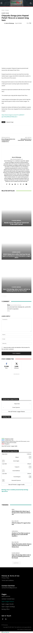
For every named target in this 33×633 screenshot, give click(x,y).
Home (3, 10)
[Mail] (15, 183)
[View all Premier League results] (16, 484)
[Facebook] (6, 183)
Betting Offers (6, 609)
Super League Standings (8, 606)
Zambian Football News (8, 599)
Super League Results (8, 604)
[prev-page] (3, 296)
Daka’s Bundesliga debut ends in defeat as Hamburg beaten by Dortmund (16, 290)
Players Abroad (16, 220)
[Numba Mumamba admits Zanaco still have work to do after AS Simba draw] (6, 544)
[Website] (20, 183)
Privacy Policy (5, 578)
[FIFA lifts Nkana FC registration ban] (6, 522)
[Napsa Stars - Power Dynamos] (16, 406)
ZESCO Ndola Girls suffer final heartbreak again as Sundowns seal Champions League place (16, 255)
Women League (16, 252)
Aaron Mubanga (10, 23)
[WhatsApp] (23, 183)
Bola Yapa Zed (15, 521)
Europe (7, 10)
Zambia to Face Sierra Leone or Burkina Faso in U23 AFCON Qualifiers (21, 534)
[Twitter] (18, 183)
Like (6, 362)
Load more (16, 563)
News (7, 13)
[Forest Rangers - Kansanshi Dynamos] (16, 478)
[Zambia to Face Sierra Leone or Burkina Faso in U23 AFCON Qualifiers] (6, 533)
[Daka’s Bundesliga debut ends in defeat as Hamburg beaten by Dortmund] (16, 276)
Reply (8, 310)
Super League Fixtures (8, 601)
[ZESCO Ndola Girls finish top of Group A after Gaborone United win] (6, 512)
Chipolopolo (15, 531)
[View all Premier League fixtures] (16, 411)
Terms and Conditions (8, 580)
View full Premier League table (9, 446)
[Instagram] (9, 183)
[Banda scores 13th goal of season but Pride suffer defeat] (16, 209)
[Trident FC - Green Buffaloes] (16, 468)
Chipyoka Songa (9, 122)
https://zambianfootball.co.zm (16, 159)
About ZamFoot (6, 596)
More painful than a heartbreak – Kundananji (24, 139)
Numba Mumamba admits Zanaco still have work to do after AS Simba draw (21, 545)
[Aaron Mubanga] (3, 23)
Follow (16, 362)
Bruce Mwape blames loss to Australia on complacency (8, 140)
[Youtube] (26, 183)
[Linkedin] (12, 183)
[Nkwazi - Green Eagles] (16, 458)
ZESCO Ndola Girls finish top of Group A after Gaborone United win (21, 513)
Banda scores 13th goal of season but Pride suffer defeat (16, 223)
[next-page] (5, 296)
